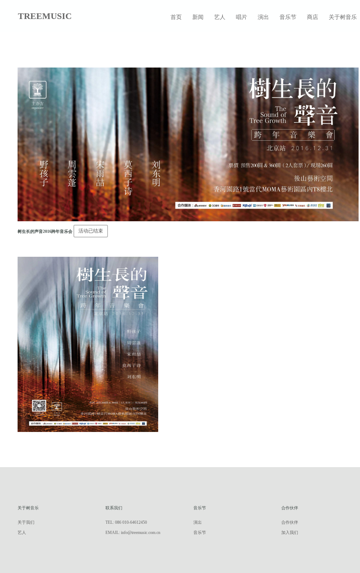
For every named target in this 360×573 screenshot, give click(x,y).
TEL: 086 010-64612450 (126, 522)
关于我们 (26, 522)
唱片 (241, 17)
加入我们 (289, 532)
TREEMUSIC (45, 16)
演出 (263, 17)
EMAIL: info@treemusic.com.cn (132, 532)
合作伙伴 (289, 522)
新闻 (198, 17)
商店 (312, 17)
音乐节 (287, 17)
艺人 (219, 17)
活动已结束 (90, 231)
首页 (176, 17)
